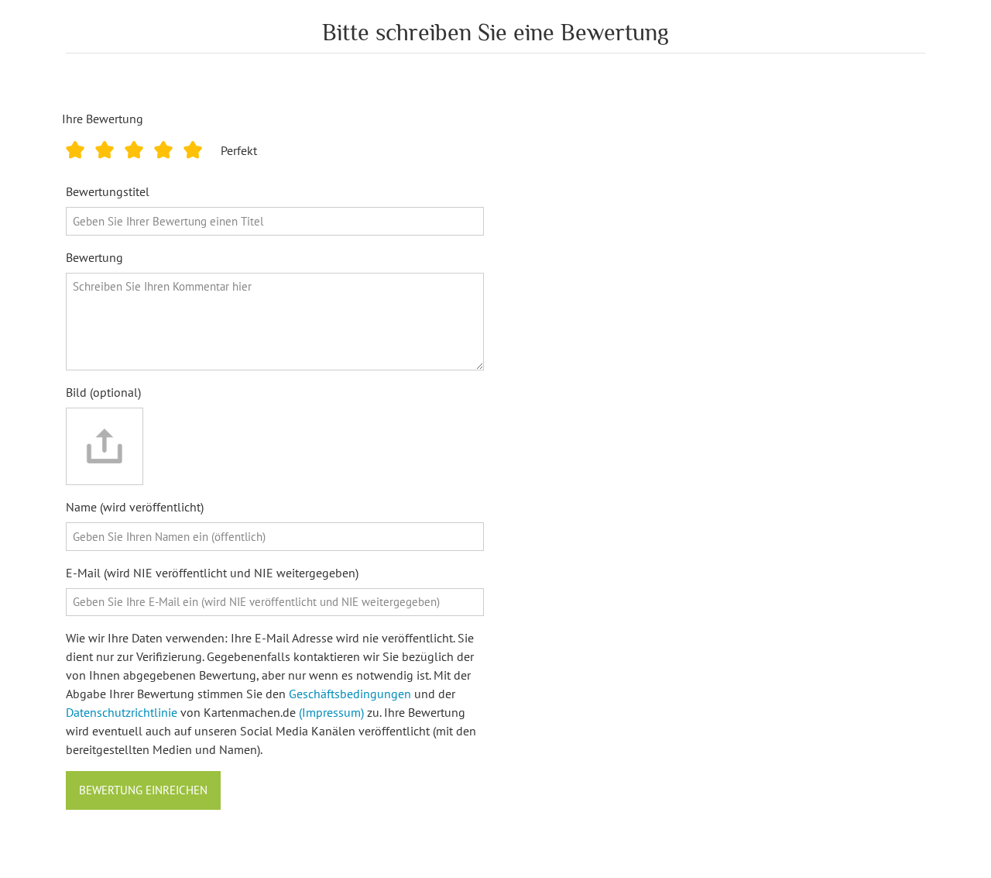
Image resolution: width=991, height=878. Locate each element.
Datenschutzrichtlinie (121, 712)
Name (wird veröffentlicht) (135, 507)
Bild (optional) (103, 392)
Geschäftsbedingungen (350, 693)
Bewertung (94, 257)
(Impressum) (331, 712)
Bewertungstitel (107, 191)
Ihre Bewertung (102, 118)
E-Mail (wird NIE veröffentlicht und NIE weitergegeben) (212, 572)
